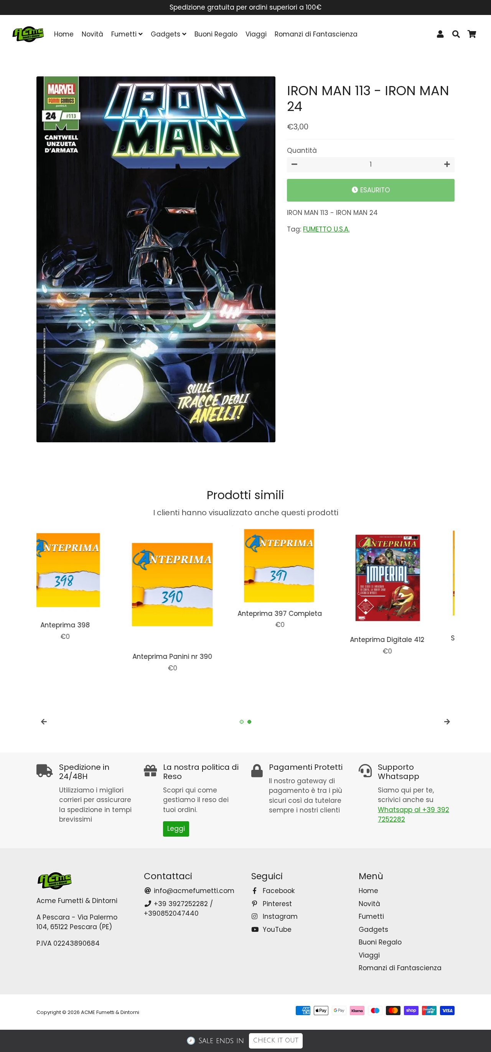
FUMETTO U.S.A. (326, 229)
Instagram (279, 916)
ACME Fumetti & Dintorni (110, 1012)
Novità (92, 34)
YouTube (276, 929)
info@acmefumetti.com (193, 890)
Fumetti (124, 34)
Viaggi (256, 34)
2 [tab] (249, 722)
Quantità (302, 150)
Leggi (176, 828)
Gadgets (166, 34)
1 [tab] (242, 722)
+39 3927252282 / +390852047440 (178, 908)
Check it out (275, 1040)
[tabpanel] (84, 590)
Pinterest (276, 903)
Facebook (278, 890)
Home (64, 34)
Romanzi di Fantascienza (316, 34)
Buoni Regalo (215, 34)
